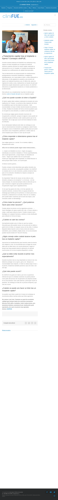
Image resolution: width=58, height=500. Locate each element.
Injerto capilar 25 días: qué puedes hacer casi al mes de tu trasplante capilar (49, 60)
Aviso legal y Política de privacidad (16, 492)
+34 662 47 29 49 (25, 4)
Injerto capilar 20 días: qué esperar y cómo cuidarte (49, 35)
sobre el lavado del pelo (13, 94)
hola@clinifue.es (34, 4)
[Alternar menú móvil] (55, 15)
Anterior (27, 25)
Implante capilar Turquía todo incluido (48, 42)
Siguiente (34, 25)
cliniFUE (9, 309)
